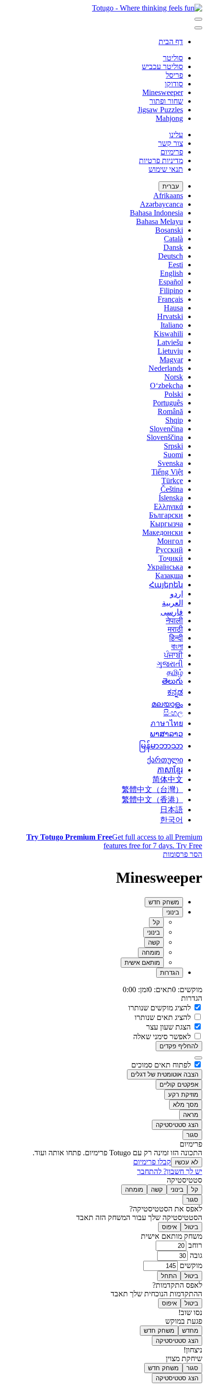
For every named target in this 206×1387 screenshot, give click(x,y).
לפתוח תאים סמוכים (162, 1065)
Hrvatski (170, 316)
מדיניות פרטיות (161, 160)
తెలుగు (172, 681)
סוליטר (173, 58)
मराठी (175, 629)
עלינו (176, 134)
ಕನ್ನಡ (175, 692)
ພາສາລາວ (166, 734)
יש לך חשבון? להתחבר (169, 1171)
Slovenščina (165, 437)
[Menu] (198, 19)
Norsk (173, 377)
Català (173, 239)
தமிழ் (175, 672)
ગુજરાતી (170, 664)
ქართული (165, 760)
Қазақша (169, 575)
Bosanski (169, 230)
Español (171, 282)
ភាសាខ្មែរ (170, 770)
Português (168, 403)
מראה (190, 1114)
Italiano (171, 325)
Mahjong (169, 118)
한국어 (171, 820)
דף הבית (171, 41)
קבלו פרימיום (152, 1162)
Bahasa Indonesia (156, 213)
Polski (173, 394)
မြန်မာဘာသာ (161, 746)
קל (156, 922)
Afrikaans (168, 195)
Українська (165, 567)
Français (170, 299)
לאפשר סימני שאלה (163, 1036)
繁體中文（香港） (152, 799)
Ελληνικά (168, 506)
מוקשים (190, 1265)
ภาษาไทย (166, 723)
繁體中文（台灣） (152, 789)
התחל (169, 1276)
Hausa (173, 308)
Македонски (162, 532)
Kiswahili (168, 334)
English (171, 273)
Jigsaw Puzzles (160, 110)
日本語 (171, 810)
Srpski (173, 446)
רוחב (194, 1245)
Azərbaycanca (161, 204)
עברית (170, 186)
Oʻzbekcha (166, 385)
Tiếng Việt (167, 472)
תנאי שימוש (166, 169)
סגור (192, 1134)
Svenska (170, 463)
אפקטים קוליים (179, 1084)
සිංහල (173, 713)
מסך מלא (185, 1104)
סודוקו (174, 84)
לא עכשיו (186, 1162)
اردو (176, 594)
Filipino (171, 290)
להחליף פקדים (179, 1046)
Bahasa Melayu (159, 221)
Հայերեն (166, 585)
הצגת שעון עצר (169, 1027)
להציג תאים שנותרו (164, 1017)
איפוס (169, 1227)
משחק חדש (159, 1330)
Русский (169, 549)
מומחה (151, 952)
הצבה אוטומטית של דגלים (164, 1074)
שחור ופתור (166, 101)
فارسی (171, 612)
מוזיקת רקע (183, 1094)
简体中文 (167, 779)
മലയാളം (167, 704)
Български (166, 515)
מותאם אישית (142, 962)
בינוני (153, 932)
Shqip (174, 420)
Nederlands (166, 368)
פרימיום (171, 152)
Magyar (171, 360)
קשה (154, 942)
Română (170, 411)
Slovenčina (166, 429)
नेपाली (174, 620)
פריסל (174, 75)
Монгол (170, 541)
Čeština (171, 489)
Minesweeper (162, 92)
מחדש (190, 1330)
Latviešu (170, 342)
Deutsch (170, 256)
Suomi (173, 454)
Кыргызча (166, 524)
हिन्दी (176, 638)
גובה (195, 1255)
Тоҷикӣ (171, 558)
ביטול (191, 1227)
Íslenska (171, 498)
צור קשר (170, 143)
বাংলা (177, 646)
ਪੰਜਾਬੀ (173, 655)
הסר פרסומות (182, 854)
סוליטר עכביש (162, 66)
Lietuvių (170, 351)
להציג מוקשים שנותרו (160, 1008)
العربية (172, 603)
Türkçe (172, 480)
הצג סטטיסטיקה (177, 1124)
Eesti (175, 265)
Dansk (173, 247)
